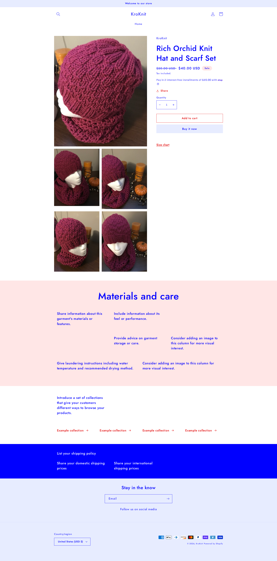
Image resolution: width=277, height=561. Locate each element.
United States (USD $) (70, 541)
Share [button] (164, 91)
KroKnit (199, 543)
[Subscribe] (168, 498)
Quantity (161, 97)
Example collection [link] (70, 430)
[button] (58, 14)
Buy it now (189, 129)
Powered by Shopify (213, 543)
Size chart (162, 145)
